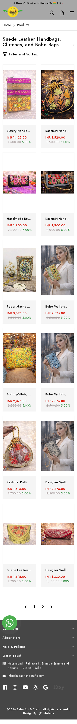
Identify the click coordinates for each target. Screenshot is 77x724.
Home (7, 25)
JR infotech (46, 713)
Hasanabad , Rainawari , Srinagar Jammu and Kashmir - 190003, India (38, 665)
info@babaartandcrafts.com (26, 676)
